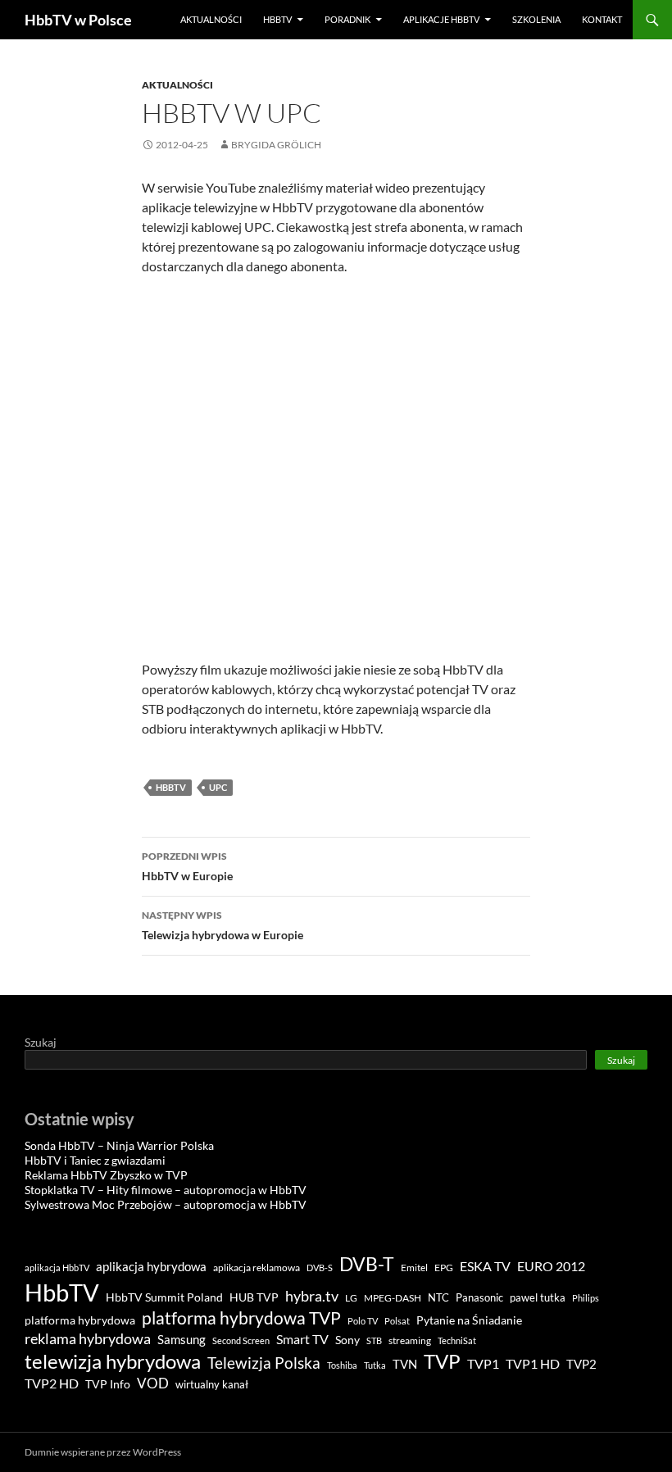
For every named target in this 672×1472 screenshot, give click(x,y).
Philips (585, 1298)
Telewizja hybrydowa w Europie (222, 925)
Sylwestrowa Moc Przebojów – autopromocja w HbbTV (165, 1204)
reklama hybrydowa (88, 1338)
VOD (153, 1383)
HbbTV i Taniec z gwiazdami (95, 1160)
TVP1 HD (533, 1363)
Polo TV (362, 1320)
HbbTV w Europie (187, 866)
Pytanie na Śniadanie (469, 1320)
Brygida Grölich (276, 145)
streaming (409, 1340)
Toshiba (342, 1365)
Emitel (414, 1267)
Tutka (375, 1365)
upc (218, 787)
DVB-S (319, 1267)
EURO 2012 (551, 1266)
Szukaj (41, 1042)
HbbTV (277, 19)
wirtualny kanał (211, 1385)
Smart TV (302, 1339)
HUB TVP (254, 1297)
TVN (405, 1364)
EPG (443, 1267)
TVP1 (483, 1363)
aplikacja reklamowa (256, 1267)
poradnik (347, 19)
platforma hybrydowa (80, 1320)
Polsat (397, 1320)
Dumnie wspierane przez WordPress (103, 1452)
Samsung (181, 1339)
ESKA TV (485, 1266)
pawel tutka (537, 1297)
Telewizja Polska (263, 1362)
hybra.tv (311, 1296)
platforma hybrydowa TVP (241, 1318)
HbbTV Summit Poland (164, 1297)
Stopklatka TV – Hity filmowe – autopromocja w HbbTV (165, 1190)
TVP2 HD (52, 1383)
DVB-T (366, 1263)
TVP (442, 1361)
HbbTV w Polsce (78, 20)
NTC (438, 1297)
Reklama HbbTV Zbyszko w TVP (106, 1175)
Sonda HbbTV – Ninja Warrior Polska (119, 1145)
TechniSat (457, 1340)
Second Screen (241, 1340)
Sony (347, 1340)
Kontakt (602, 19)
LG (351, 1298)
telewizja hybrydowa (113, 1361)
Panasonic (479, 1298)
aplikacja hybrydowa (151, 1266)
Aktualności (211, 19)
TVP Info (107, 1384)
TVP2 (581, 1364)
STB (374, 1340)
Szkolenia (536, 19)
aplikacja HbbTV (57, 1267)
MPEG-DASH (392, 1298)
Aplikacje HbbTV (441, 19)
